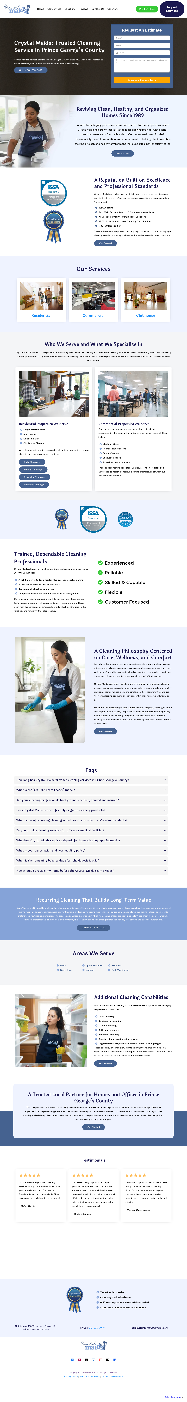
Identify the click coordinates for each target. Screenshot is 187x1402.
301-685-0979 (97, 1327)
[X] (86, 1359)
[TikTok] (107, 1359)
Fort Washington (120, 970)
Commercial (94, 315)
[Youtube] (100, 1359)
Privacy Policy (71, 1376)
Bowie (63, 965)
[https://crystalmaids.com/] (17, 9)
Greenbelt (117, 965)
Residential (41, 315)
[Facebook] (72, 1359)
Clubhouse (145, 315)
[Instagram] (79, 1359)
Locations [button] (70, 9)
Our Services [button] (54, 9)
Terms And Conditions (89, 1376)
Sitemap (105, 1376)
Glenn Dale (66, 970)
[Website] (114, 1359)
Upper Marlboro (94, 965)
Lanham (90, 970)
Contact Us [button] (97, 9)
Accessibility (117, 1376)
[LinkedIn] (93, 1359)
